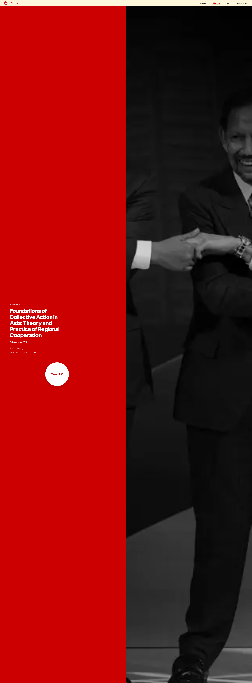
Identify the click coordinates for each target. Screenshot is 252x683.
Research (203, 3)
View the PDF (57, 374)
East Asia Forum (241, 3)
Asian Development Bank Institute (23, 352)
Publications (216, 3)
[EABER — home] (11, 3)
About (228, 3)
